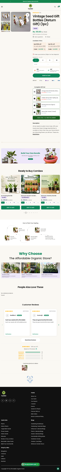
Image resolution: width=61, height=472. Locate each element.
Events (33, 406)
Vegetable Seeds (6, 429)
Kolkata (3, 458)
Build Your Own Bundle (7, 444)
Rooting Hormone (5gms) (48, 104)
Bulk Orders (34, 414)
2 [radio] (42, 60)
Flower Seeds (4, 431)
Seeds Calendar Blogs (37, 434)
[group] (20, 22)
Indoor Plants (4, 426)
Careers (33, 404)
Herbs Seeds (4, 434)
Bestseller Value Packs (7, 441)
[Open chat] (58, 468)
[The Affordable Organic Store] (30, 7)
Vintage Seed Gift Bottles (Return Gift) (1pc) (50, 91)
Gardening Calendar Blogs (38, 426)
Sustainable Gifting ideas (38, 436)
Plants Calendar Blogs (37, 431)
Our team (33, 399)
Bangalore (4, 451)
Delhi (2, 456)
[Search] (55, 6)
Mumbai (3, 461)
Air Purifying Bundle (6, 195)
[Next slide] (59, 325)
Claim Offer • (46, 118)
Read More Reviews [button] (30, 340)
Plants (3, 424)
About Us (33, 396)
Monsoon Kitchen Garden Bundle (28, 196)
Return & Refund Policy (37, 416)
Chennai (3, 453)
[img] (9, 311)
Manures (3, 436)
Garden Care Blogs (36, 441)
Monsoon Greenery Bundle (48, 195)
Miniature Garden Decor (37, 444)
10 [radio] (56, 60)
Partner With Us (35, 411)
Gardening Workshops (37, 424)
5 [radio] (49, 60)
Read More (36, 134)
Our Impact (34, 401)
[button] (10, 1)
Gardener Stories (36, 439)
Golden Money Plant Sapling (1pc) (50, 97)
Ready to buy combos (7, 439)
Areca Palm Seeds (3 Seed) (49, 111)
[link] (10, 184)
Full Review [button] (8, 334)
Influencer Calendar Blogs (38, 429)
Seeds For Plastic (35, 409)
